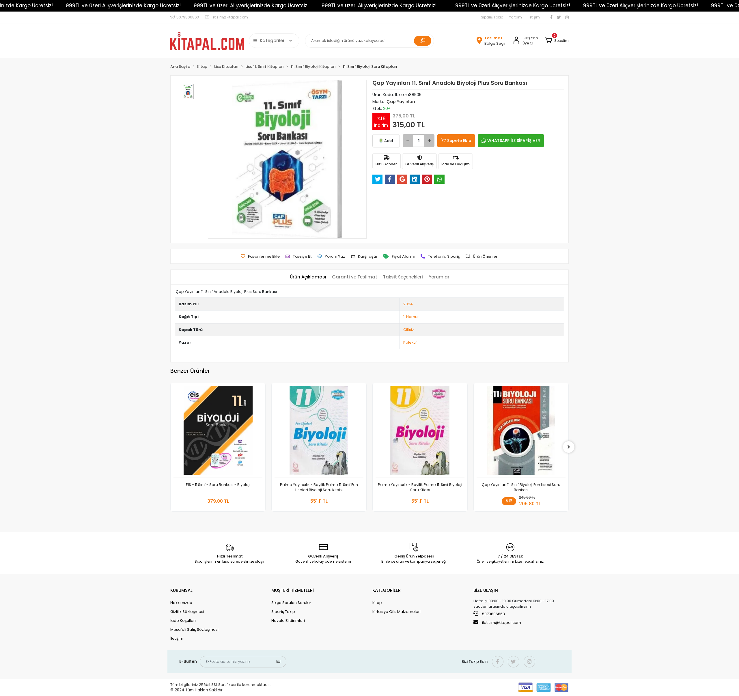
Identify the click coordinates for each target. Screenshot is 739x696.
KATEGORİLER (386, 590)
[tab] (308, 277)
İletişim (534, 17)
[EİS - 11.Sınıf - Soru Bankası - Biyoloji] (217, 432)
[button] (557, 41)
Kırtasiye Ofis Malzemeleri (396, 611)
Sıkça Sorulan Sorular (291, 602)
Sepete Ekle (459, 140)
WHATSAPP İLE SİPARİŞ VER (513, 140)
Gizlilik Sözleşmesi (187, 611)
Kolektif (410, 342)
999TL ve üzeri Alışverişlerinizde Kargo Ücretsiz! (123, 5)
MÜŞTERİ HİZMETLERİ (292, 590)
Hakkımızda (181, 602)
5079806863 (493, 614)
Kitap (377, 602)
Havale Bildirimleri (288, 620)
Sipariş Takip (492, 17)
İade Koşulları (183, 620)
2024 (408, 304)
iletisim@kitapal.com (501, 622)
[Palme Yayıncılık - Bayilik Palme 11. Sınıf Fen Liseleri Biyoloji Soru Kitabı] (319, 432)
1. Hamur (411, 316)
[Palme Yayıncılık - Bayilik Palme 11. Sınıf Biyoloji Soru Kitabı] (420, 432)
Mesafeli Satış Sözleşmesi (194, 629)
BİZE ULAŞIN (485, 590)
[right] (568, 447)
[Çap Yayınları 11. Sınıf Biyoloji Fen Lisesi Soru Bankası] (521, 432)
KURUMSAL (181, 590)
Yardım (515, 17)
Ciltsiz (408, 329)
